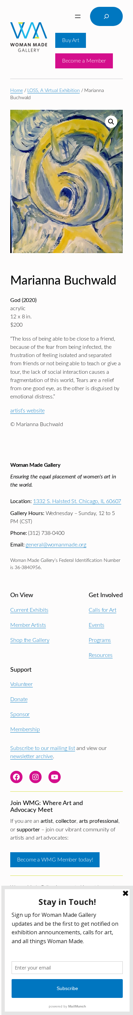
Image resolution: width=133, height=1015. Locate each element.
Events (96, 625)
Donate (18, 699)
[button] (111, 122)
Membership (25, 729)
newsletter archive (31, 756)
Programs (100, 640)
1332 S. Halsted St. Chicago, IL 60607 (77, 501)
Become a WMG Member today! (55, 859)
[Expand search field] (106, 16)
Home (16, 90)
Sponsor (20, 714)
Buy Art (70, 40)
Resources (101, 655)
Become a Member (84, 61)
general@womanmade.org (56, 545)
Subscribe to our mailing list (42, 748)
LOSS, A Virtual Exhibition (53, 90)
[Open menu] (78, 16)
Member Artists (28, 625)
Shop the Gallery (29, 640)
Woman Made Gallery (35, 465)
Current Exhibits (29, 610)
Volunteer (21, 684)
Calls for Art (102, 610)
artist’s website (27, 410)
